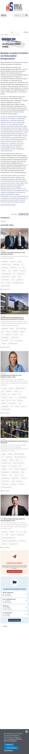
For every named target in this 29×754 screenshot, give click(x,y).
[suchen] (26, 15)
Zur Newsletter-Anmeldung (14, 571)
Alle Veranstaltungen (14, 620)
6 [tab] (18, 32)
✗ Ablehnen (9, 745)
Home (2, 34)
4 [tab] (15, 32)
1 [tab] (10, 32)
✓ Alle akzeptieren (11, 748)
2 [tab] (12, 32)
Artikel (6, 34)
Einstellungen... (8, 750)
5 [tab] (17, 32)
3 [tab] (14, 32)
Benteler (3, 221)
